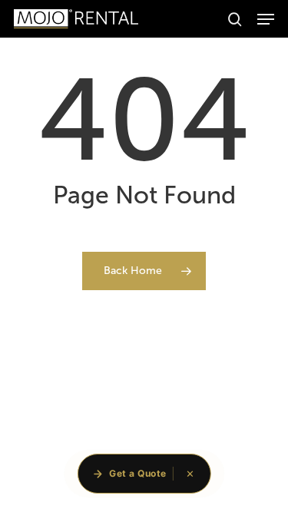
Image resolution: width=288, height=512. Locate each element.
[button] (265, 19)
